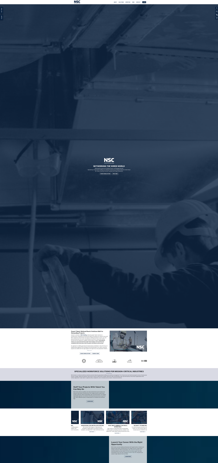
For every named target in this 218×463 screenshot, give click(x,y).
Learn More (90, 401)
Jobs (133, 2)
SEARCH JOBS (95, 353)
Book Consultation (105, 173)
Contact (138, 2)
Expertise (127, 2)
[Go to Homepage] (77, 2)
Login (144, 2)
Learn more (83, 431)
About (115, 2)
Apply (1, 17)
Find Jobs (115, 173)
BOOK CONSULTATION (85, 353)
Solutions (121, 2)
